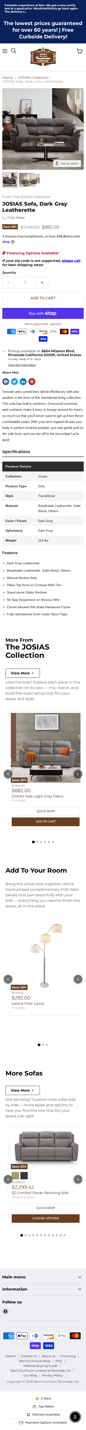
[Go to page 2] (37, 842)
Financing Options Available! (32, 253)
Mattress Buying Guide (40, 1366)
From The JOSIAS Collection (26, 197)
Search (10, 1356)
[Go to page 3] (41, 842)
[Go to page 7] (45, 1235)
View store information (22, 365)
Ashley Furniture (23, 1197)
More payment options (43, 324)
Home (7, 77)
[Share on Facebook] (5, 381)
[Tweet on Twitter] (14, 381)
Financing (68, 1356)
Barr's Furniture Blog (34, 1361)
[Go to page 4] (45, 842)
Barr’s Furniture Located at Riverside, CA (40, 1370)
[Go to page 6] (53, 842)
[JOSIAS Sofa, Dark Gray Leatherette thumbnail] (10, 180)
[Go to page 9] (53, 1235)
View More (20, 673)
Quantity (9, 272)
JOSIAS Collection (33, 77)
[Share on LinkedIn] (23, 381)
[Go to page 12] (65, 1235)
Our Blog (30, 1375)
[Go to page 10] (57, 1235)
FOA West (16, 218)
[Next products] (78, 774)
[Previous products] (8, 774)
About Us (48, 1356)
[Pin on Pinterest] (31, 381)
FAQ (58, 1361)
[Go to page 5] (49, 842)
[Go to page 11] (61, 1235)
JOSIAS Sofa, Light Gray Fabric (38, 796)
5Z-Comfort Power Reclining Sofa (40, 1193)
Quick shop (45, 811)
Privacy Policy (52, 1375)
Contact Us (29, 1356)
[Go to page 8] (49, 1235)
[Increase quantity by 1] (42, 283)
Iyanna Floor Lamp (28, 1003)
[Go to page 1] (33, 842)
